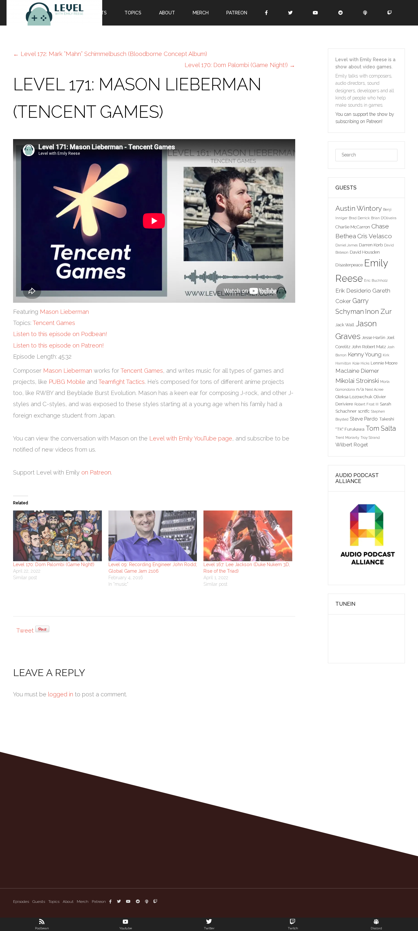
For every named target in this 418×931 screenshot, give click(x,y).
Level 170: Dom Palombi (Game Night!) (53, 564)
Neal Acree (374, 389)
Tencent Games (54, 322)
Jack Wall (344, 324)
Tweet (25, 630)
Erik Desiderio (353, 290)
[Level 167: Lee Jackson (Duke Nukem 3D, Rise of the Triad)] (247, 535)
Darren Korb (371, 244)
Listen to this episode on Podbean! (60, 334)
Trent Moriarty (347, 437)
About (68, 901)
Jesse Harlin (373, 337)
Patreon (99, 901)
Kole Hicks (360, 363)
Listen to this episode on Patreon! (58, 345)
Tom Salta (381, 428)
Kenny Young (364, 354)
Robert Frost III (366, 404)
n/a (360, 389)
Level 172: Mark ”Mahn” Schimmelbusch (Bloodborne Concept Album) (110, 53)
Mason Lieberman (64, 311)
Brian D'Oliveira (383, 218)
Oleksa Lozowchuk (353, 396)
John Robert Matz (369, 346)
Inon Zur (378, 311)
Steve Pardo (364, 419)
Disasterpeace (349, 264)
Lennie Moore (384, 363)
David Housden (365, 252)
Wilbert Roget (351, 444)
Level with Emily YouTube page (190, 438)
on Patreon (96, 472)
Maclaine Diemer (357, 370)
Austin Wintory (358, 208)
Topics (53, 901)
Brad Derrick (359, 218)
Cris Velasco (374, 236)
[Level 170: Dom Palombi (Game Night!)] (57, 535)
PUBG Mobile (67, 381)
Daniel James (346, 245)
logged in (60, 694)
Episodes (21, 901)
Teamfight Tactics (121, 381)
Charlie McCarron (352, 226)
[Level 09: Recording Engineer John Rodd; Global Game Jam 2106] (152, 535)
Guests (38, 901)
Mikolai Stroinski (357, 380)
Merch (82, 901)
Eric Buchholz (376, 280)
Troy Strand (370, 437)
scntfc (364, 411)
